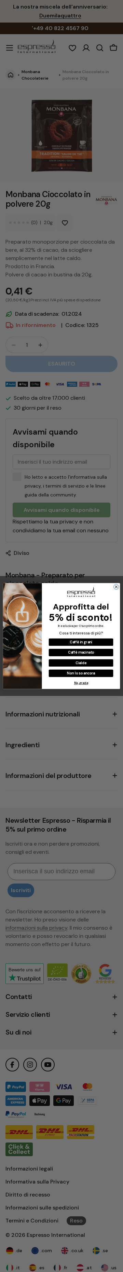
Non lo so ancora (81, 673)
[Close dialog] (116, 586)
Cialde (81, 662)
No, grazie (81, 683)
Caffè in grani (81, 642)
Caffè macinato (81, 652)
